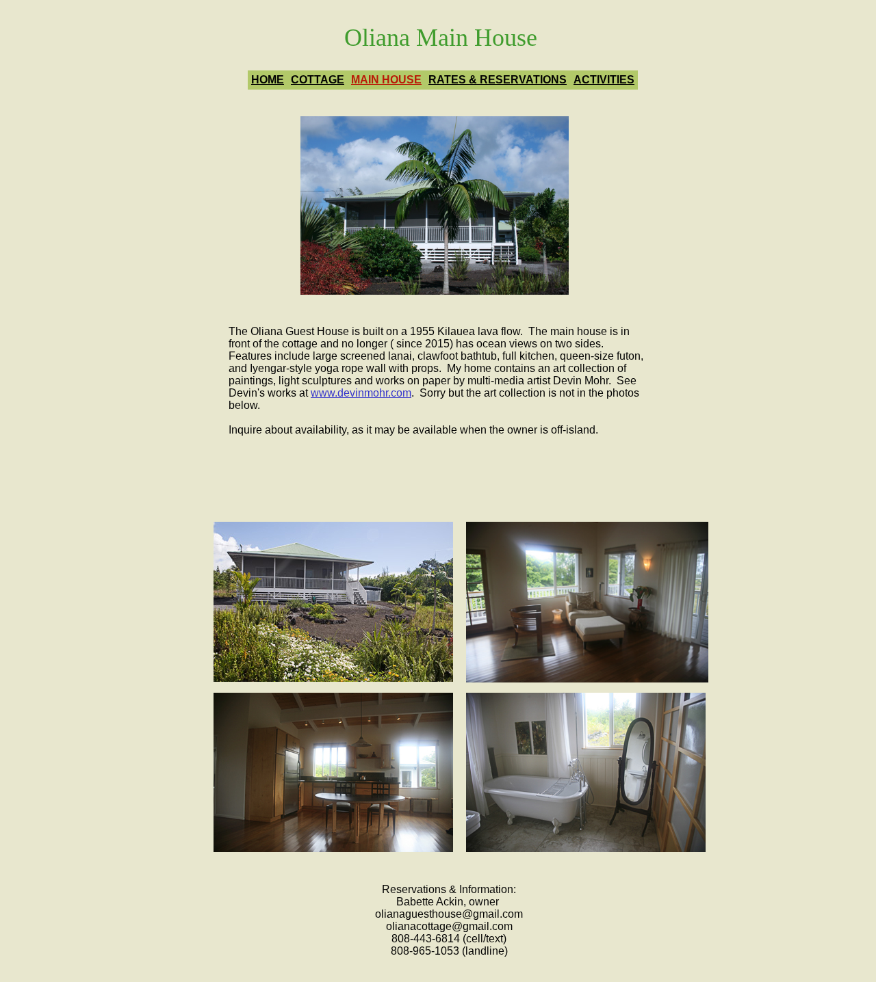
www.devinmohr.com (361, 393)
